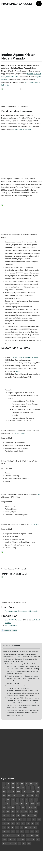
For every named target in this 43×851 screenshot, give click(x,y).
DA (19, 796)
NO (38, 804)
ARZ (36, 784)
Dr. (12, 357)
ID (26, 800)
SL (3, 812)
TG (36, 812)
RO (23, 808)
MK (22, 804)
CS (9, 796)
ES (22, 784)
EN (17, 784)
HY (13, 816)
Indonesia (10, 76)
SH (13, 812)
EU (37, 796)
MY (18, 816)
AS (18, 836)
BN (33, 792)
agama (38, 76)
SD (19, 840)
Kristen (4, 79)
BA (20, 820)
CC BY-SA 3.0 (17, 656)
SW (28, 840)
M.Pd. (36, 357)
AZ (24, 792)
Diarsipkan (18, 620)
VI (32, 788)
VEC (4, 843)
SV (23, 788)
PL (3, 784)
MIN (32, 804)
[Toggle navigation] (39, 3)
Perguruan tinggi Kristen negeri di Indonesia (21, 611)
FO (4, 824)
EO (32, 796)
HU (17, 804)
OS (17, 828)
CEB (18, 788)
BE (38, 792)
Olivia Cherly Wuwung (21, 357)
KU (4, 832)
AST (18, 792)
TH (31, 812)
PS (27, 836)
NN (4, 808)
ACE (23, 816)
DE (13, 784)
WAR (37, 788)
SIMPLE (29, 808)
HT (35, 828)
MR (32, 832)
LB (13, 832)
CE (8, 808)
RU (8, 792)
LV (8, 804)
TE (38, 840)
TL (33, 840)
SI (14, 840)
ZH (4, 792)
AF (13, 792)
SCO (4, 840)
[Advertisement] (21, 25)
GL (8, 800)
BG (29, 792)
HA (28, 824)
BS (24, 820)
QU (32, 836)
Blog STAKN (9, 620)
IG (37, 824)
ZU (29, 843)
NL (4, 788)
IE (12, 828)
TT (26, 812)
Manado (30, 74)
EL (28, 796)
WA (14, 843)
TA (21, 812)
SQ (10, 840)
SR (8, 812)
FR (26, 784)
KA (35, 800)
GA (13, 824)
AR (8, 784)
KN (30, 828)
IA (8, 828)
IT (31, 784)
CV (34, 820)
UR (8, 816)
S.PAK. (17, 433)
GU (23, 824)
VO (9, 843)
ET (23, 796)
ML (27, 832)
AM (34, 816)
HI (17, 800)
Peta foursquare (11, 625)
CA (4, 796)
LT (13, 804)
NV (39, 820)
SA (37, 836)
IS (21, 828)
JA (8, 788)
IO (32, 824)
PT (13, 788)
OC (8, 836)
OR (13, 836)
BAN (9, 820)
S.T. (32, 357)
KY (8, 832)
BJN (14, 820)
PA (23, 836)
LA (4, 804)
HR (22, 800)
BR (29, 820)
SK (35, 808)
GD (18, 824)
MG (22, 832)
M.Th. (18, 371)
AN (4, 820)
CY (14, 796)
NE (4, 836)
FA (3, 800)
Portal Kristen (12, 630)
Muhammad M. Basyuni (22, 129)
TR (4, 816)
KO (13, 800)
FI (17, 812)
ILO (4, 828)
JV (26, 828)
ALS (29, 816)
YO (24, 843)
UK (28, 788)
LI (17, 832)
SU (23, 840)
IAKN (16, 76)
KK (18, 808)
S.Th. (33, 524)
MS (27, 804)
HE (31, 800)
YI (19, 843)
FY (8, 824)
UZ (13, 808)
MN (37, 832)
